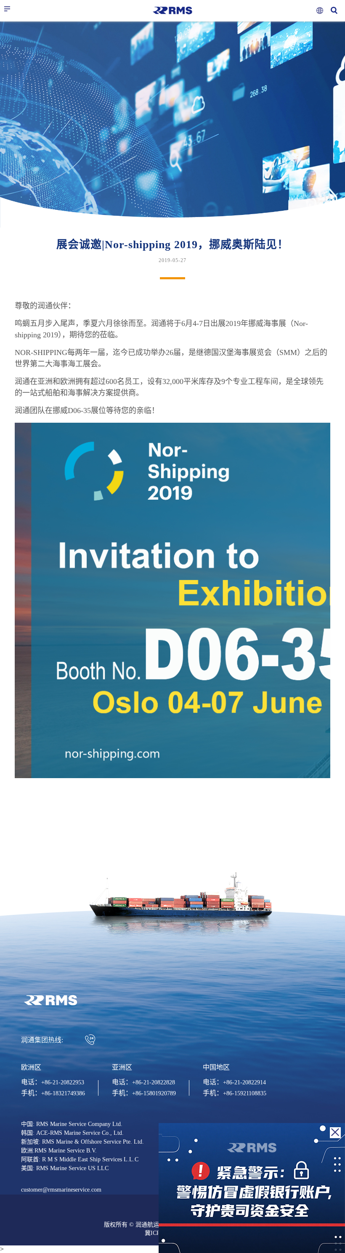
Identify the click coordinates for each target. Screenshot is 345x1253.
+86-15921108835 (244, 1094)
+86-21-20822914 (244, 1083)
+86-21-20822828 (153, 1083)
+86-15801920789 (154, 1094)
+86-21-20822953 (62, 1083)
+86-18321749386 (63, 1094)
